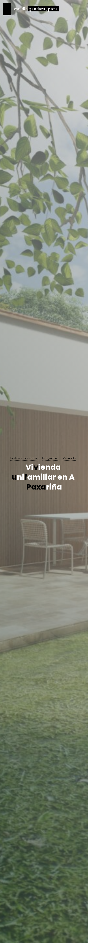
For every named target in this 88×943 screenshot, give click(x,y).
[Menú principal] (80, 9)
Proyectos (49, 458)
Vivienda (69, 458)
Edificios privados (23, 458)
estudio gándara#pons (35, 8)
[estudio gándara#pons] (7, 9)
